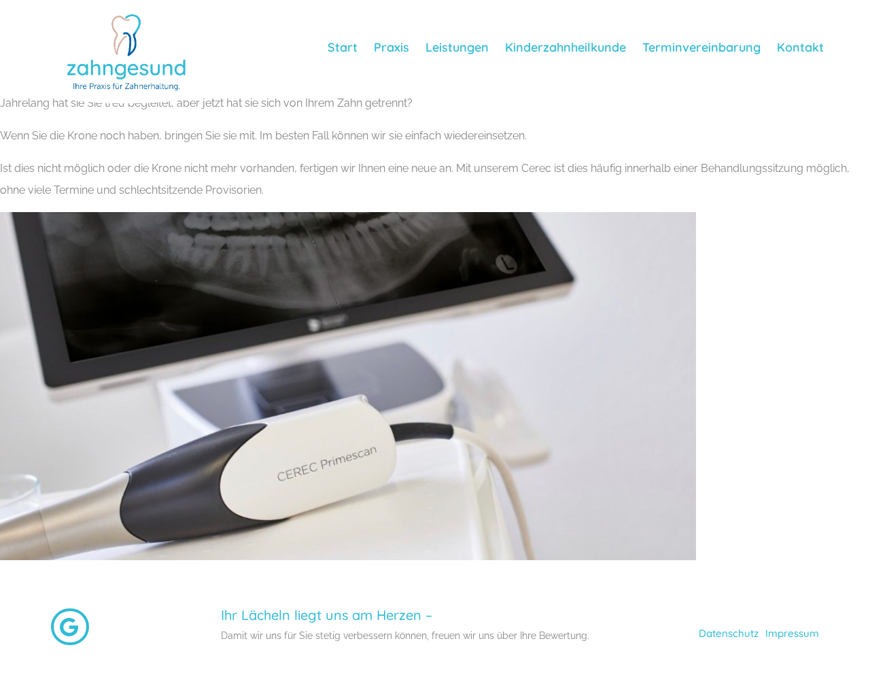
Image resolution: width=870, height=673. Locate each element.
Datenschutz (729, 633)
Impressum (792, 633)
